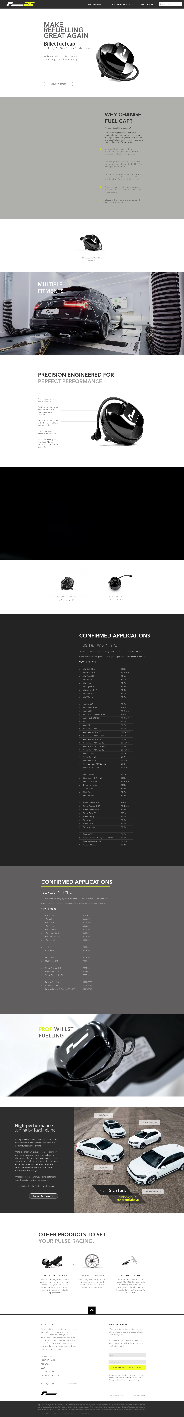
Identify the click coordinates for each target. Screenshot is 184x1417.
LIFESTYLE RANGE (48, 1360)
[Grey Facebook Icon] (42, 1383)
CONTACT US (46, 1356)
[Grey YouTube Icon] (53, 1383)
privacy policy (134, 1380)
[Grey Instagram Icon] (47, 1383)
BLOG (43, 1368)
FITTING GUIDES (47, 1372)
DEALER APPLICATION (50, 1376)
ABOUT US (45, 1364)
